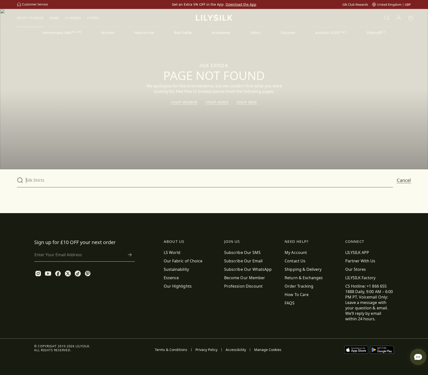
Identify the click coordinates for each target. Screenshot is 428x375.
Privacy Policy (206, 350)
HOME (54, 18)
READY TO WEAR (30, 18)
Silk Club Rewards (355, 4)
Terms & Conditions (171, 350)
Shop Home (217, 102)
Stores (93, 18)
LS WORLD (73, 18)
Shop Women (184, 102)
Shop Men (247, 102)
